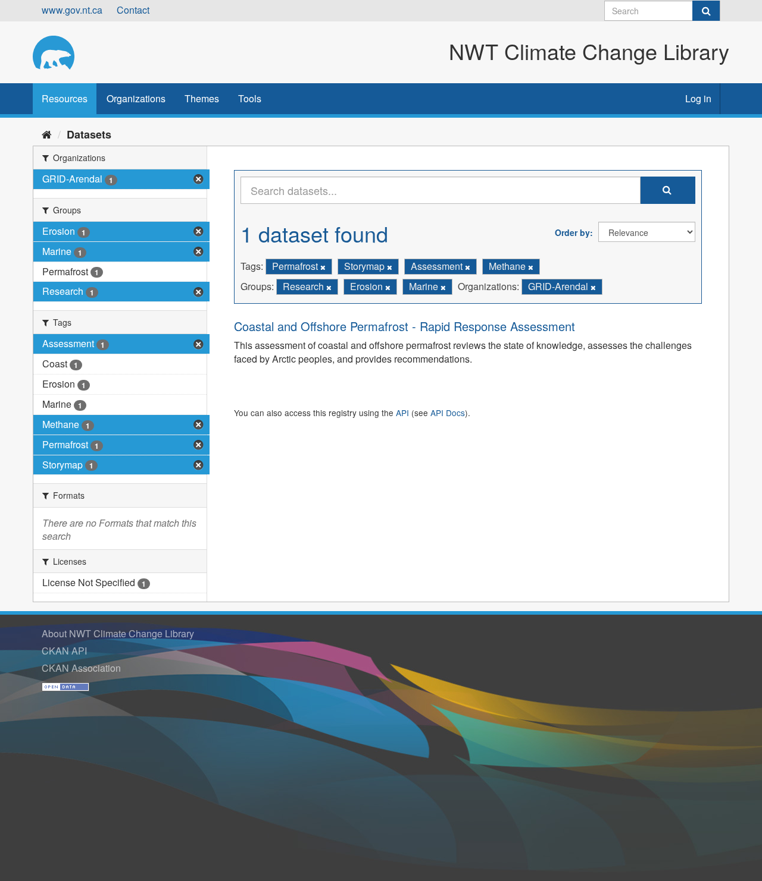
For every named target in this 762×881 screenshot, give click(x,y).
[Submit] (706, 11)
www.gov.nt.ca (72, 10)
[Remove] (323, 267)
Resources (65, 98)
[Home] (47, 133)
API (402, 413)
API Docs (447, 413)
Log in (698, 98)
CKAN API (64, 650)
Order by (572, 232)
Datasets (89, 134)
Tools (249, 98)
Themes (202, 98)
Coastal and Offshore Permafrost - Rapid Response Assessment (404, 326)
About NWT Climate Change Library (118, 633)
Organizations (136, 98)
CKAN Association (81, 668)
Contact (133, 10)
